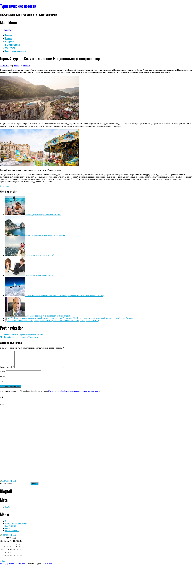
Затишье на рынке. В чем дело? (39, 275)
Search (3, 483)
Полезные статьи (12, 44)
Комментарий (7, 367)
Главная (8, 35)
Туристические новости (18, 6)
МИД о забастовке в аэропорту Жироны (19, 337)
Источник (4, 186)
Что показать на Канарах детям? (39, 255)
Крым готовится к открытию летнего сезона (45, 235)
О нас (7, 528)
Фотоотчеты (10, 47)
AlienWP (48, 563)
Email (3, 376)
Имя (2, 372)
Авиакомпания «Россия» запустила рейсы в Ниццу (76, 320)
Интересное (10, 41)
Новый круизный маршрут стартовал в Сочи (21, 335)
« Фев (2, 561)
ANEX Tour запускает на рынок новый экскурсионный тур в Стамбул (101, 318)
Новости (8, 38)
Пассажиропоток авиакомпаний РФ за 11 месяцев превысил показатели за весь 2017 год (64, 295)
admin (16, 65)
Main (7, 521)
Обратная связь (12, 530)
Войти (8, 507)
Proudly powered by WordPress (13, 563)
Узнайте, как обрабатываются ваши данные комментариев (74, 391)
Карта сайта (10, 526)
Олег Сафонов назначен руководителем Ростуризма (48, 316)
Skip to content (6, 30)
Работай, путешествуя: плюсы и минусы (43, 215)
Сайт (2, 381)
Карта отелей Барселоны (15, 51)
